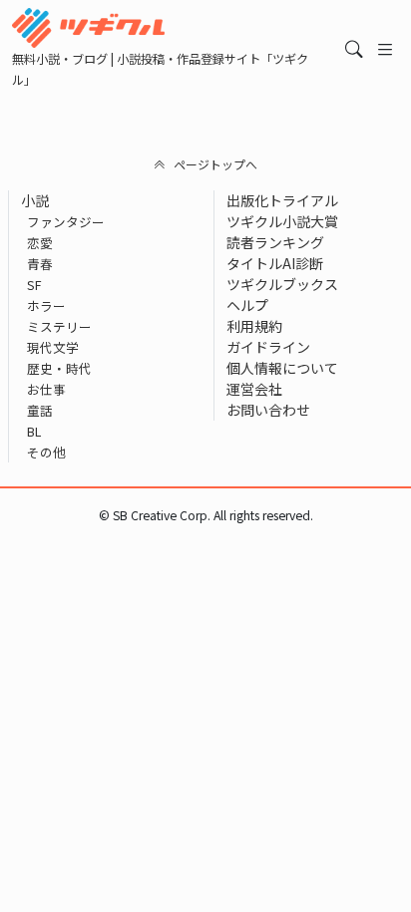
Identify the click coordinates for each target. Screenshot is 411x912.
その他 (46, 452)
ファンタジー (66, 221)
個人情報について (282, 368)
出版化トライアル (282, 200)
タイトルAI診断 (274, 263)
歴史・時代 (59, 368)
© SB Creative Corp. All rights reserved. (206, 515)
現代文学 (53, 347)
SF (34, 284)
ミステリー (59, 326)
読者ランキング (275, 242)
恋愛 (40, 242)
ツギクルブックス (282, 284)
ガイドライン (268, 347)
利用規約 (254, 326)
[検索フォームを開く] (354, 49)
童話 (40, 410)
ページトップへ (215, 163)
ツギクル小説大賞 (282, 221)
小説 (35, 200)
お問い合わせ (268, 410)
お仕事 (46, 389)
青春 (40, 263)
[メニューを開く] (385, 49)
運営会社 (254, 389)
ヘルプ (247, 305)
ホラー (46, 305)
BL (34, 431)
